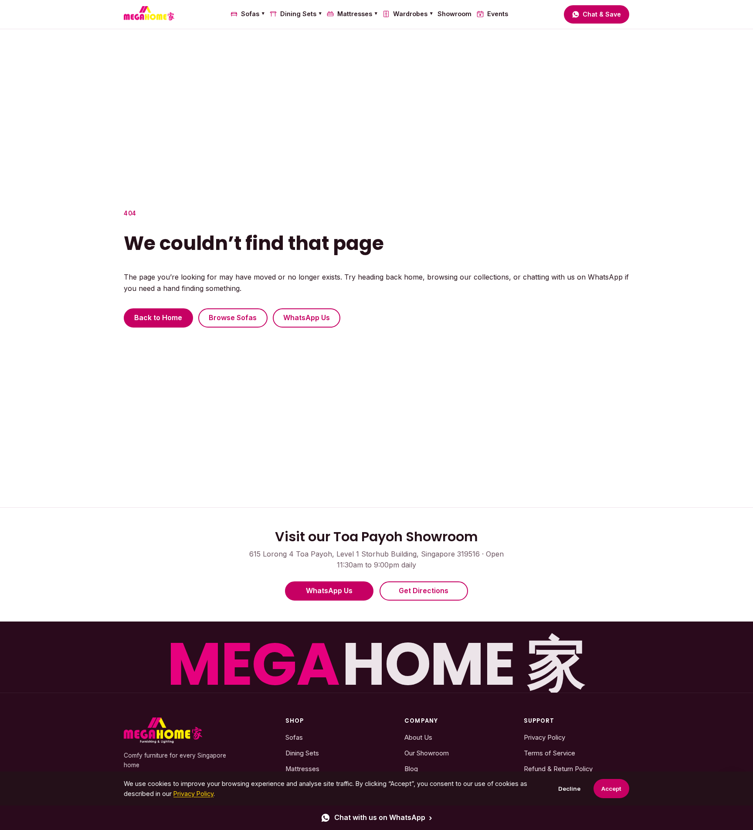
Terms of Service (549, 753)
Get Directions (423, 590)
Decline (569, 788)
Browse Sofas (233, 317)
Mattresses (357, 13)
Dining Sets (301, 13)
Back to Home (158, 317)
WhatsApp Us (306, 317)
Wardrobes (413, 13)
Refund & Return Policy (558, 769)
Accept (611, 788)
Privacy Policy (544, 737)
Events (497, 13)
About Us (418, 737)
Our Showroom (426, 753)
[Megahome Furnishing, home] (163, 730)
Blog (411, 769)
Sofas (253, 13)
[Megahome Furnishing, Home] (149, 14)
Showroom (454, 13)
